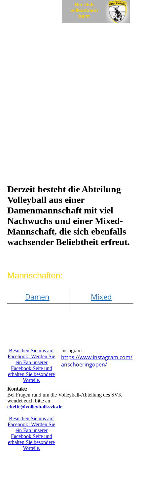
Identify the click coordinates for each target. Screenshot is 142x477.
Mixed (101, 297)
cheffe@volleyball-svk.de (34, 406)
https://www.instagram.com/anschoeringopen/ (96, 361)
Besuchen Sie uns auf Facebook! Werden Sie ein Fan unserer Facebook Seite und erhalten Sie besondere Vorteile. (31, 365)
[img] (96, 11)
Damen (37, 297)
